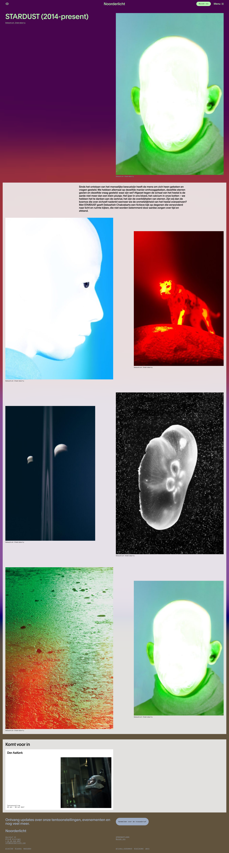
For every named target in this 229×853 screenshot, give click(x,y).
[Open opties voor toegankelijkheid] (7, 4)
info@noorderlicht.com (15, 843)
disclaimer (139, 849)
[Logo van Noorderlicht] (114, 4)
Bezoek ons (120, 839)
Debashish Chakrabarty (15, 23)
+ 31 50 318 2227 (13, 841)
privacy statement (124, 849)
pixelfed (9, 849)
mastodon (27, 849)
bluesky (18, 849)
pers (147, 849)
